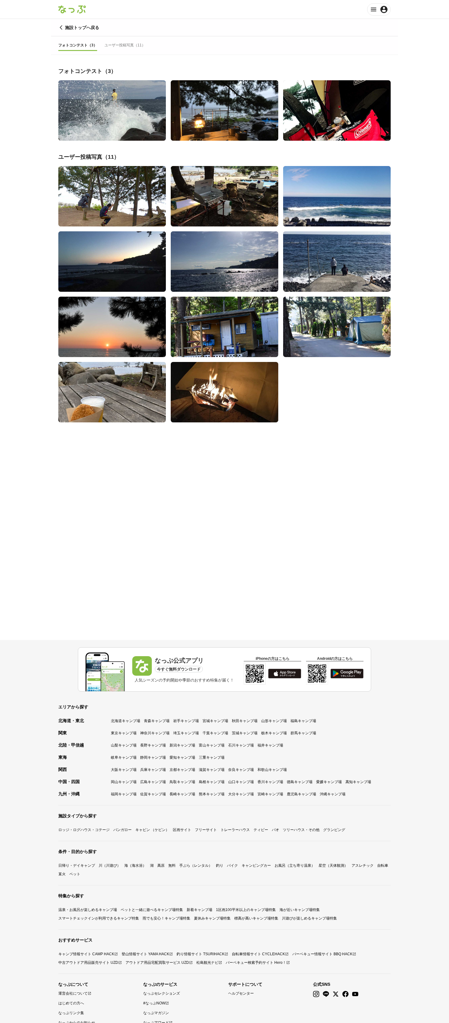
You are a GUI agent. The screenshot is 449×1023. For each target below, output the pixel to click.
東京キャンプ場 (124, 733)
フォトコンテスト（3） (77, 45)
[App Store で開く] (284, 673)
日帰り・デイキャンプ (76, 865)
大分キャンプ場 (241, 794)
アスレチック (363, 865)
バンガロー (122, 830)
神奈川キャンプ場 (155, 733)
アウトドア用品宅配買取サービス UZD (157, 962)
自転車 (382, 865)
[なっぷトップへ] (72, 9)
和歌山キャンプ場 (272, 770)
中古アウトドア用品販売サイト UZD (88, 962)
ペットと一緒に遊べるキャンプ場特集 (152, 910)
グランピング (334, 830)
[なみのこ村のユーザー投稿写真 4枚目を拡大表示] (112, 261)
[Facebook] (345, 994)
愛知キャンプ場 (182, 757)
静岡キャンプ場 (153, 757)
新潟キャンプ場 (182, 745)
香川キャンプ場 (270, 782)
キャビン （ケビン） (152, 830)
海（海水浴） (135, 865)
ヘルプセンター (241, 993)
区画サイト (182, 830)
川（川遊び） (110, 865)
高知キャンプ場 (358, 782)
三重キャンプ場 (211, 757)
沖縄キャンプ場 (332, 794)
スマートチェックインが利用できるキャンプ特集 (98, 918)
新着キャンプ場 (199, 910)
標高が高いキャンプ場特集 (256, 918)
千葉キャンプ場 (215, 733)
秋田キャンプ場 (244, 721)
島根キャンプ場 (211, 782)
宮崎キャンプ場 (270, 794)
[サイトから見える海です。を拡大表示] (337, 196)
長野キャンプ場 (153, 745)
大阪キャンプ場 (124, 770)
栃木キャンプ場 (274, 733)
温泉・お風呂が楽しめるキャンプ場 (87, 910)
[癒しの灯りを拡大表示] (224, 110)
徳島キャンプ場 (299, 782)
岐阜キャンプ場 (124, 757)
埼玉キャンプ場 (186, 733)
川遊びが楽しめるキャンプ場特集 (309, 918)
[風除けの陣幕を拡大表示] (224, 392)
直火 (62, 874)
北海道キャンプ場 (125, 721)
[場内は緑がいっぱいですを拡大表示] (337, 327)
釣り (219, 865)
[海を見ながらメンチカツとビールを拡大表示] (112, 392)
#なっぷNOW (154, 1003)
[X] (336, 994)
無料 (172, 865)
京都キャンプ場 (182, 770)
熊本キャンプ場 (211, 794)
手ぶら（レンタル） (195, 865)
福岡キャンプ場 (124, 794)
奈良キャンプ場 (241, 770)
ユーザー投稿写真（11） (124, 45)
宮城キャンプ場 (215, 721)
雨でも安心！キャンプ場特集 (166, 918)
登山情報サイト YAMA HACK (145, 954)
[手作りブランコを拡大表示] (112, 196)
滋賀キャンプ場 (211, 770)
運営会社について (73, 993)
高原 (161, 865)
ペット (74, 874)
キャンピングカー (256, 865)
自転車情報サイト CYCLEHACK (258, 954)
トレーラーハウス (235, 830)
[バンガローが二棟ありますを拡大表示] (224, 327)
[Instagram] (316, 994)
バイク (232, 865)
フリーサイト (206, 830)
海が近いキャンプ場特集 (299, 910)
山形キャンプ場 (274, 721)
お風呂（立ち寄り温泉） (295, 865)
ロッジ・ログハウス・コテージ (84, 830)
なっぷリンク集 (71, 1013)
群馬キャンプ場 (303, 733)
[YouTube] (355, 994)
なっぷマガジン (156, 1013)
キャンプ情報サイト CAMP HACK (86, 954)
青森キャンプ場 (157, 721)
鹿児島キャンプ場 (301, 794)
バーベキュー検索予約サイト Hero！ (256, 962)
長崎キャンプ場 (182, 794)
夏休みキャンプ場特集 (212, 918)
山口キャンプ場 (241, 782)
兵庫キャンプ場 (153, 770)
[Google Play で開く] (346, 673)
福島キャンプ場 (303, 721)
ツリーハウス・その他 (301, 830)
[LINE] (326, 994)
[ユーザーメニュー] (379, 9)
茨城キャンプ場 (244, 733)
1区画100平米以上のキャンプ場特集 (246, 910)
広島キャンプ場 (153, 782)
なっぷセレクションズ (161, 993)
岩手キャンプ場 (186, 721)
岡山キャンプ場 (124, 782)
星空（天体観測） (333, 865)
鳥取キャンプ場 (182, 782)
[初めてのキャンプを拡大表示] (337, 110)
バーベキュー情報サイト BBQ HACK (322, 954)
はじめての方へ (71, 1003)
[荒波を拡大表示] (112, 110)
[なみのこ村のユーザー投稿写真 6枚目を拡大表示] (337, 261)
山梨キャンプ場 (124, 745)
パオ (275, 830)
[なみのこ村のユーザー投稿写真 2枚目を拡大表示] (224, 196)
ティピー (261, 830)
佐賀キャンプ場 (153, 794)
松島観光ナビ (207, 962)
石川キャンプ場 (241, 745)
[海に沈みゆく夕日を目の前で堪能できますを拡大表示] (112, 327)
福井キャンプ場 (270, 745)
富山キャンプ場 (211, 745)
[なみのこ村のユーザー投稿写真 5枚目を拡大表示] (224, 261)
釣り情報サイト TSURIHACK (200, 954)
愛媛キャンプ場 (329, 782)
